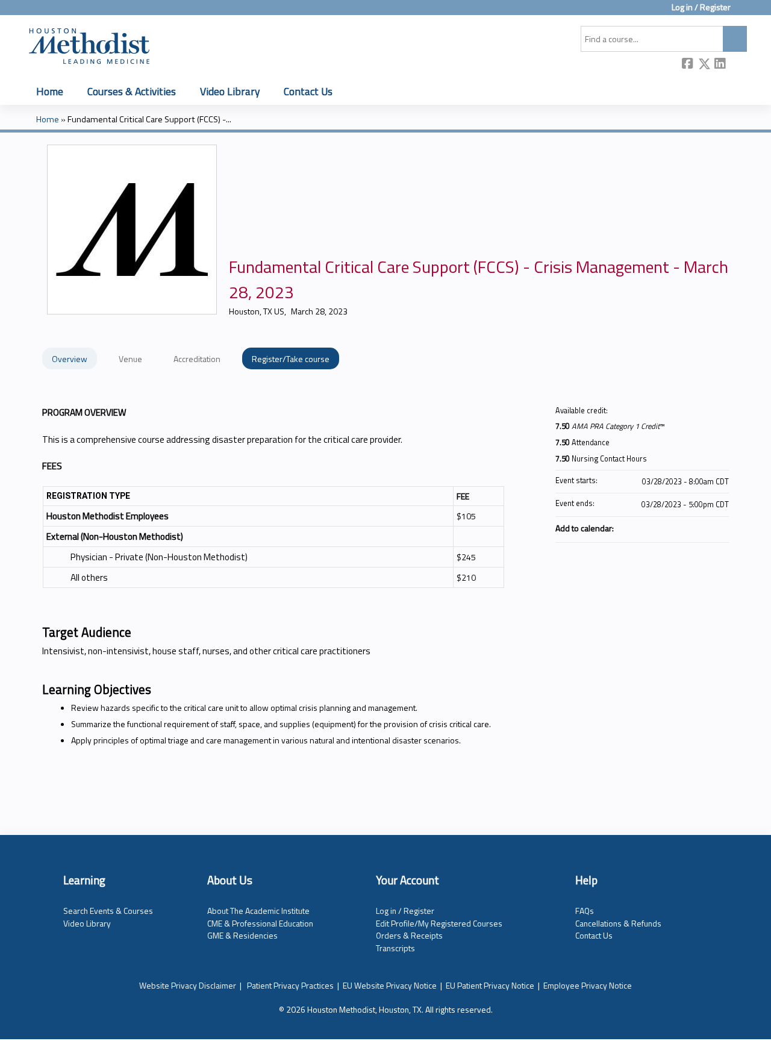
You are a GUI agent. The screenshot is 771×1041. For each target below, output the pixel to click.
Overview (69, 358)
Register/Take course (290, 358)
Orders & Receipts (409, 935)
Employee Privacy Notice (587, 985)
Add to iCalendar (704, 527)
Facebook (688, 65)
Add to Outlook (719, 528)
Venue (130, 358)
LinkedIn (720, 65)
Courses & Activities (131, 91)
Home (49, 91)
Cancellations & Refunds (618, 923)
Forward (737, 65)
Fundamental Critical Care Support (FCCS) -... (149, 119)
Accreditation (196, 358)
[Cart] (743, 11)
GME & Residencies (242, 935)
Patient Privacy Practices (290, 985)
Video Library (230, 91)
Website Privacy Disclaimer (187, 985)
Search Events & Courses (108, 910)
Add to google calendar (672, 528)
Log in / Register (701, 7)
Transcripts (395, 948)
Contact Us (308, 91)
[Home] (89, 44)
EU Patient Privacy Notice (490, 985)
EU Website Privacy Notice (390, 985)
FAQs (584, 910)
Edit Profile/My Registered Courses (439, 923)
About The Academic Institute (258, 910)
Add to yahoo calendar (688, 528)
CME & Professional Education (260, 923)
